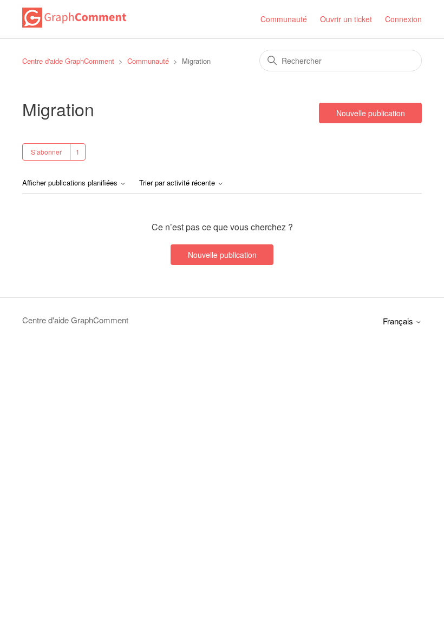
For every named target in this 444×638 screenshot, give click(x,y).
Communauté (283, 19)
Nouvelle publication (370, 113)
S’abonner (46, 151)
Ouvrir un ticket (346, 19)
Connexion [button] (403, 19)
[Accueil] (74, 24)
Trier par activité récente (178, 183)
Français (399, 320)
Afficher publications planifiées (71, 183)
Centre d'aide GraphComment (68, 61)
